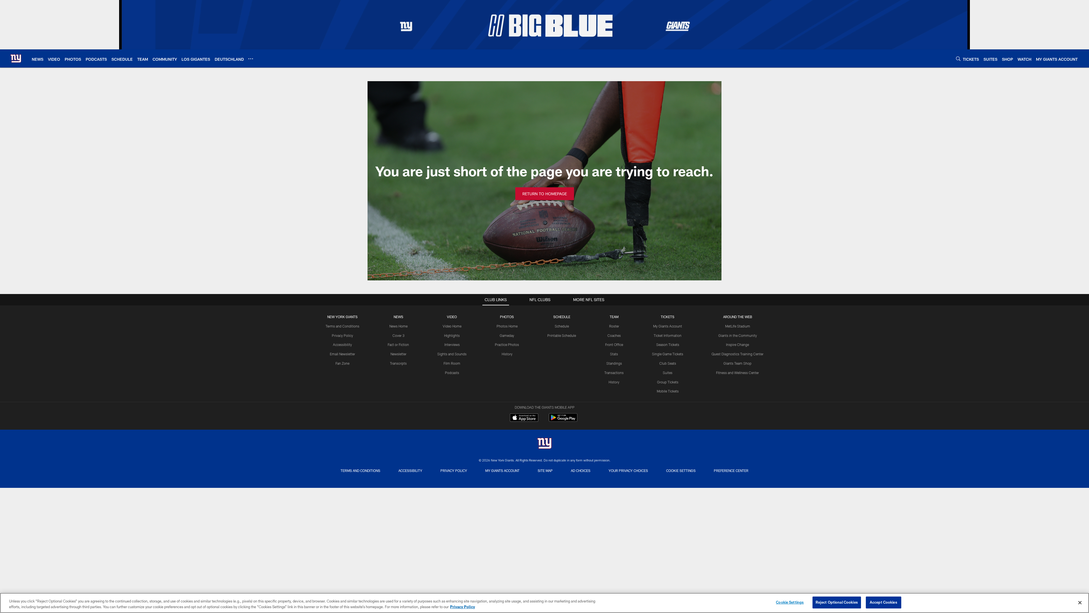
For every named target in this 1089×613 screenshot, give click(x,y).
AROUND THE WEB (737, 317)
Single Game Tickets (667, 354)
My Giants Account (667, 326)
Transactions (614, 373)
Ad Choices (580, 471)
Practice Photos (507, 345)
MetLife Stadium (737, 326)
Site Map (545, 471)
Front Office (614, 345)
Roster (614, 326)
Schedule (562, 326)
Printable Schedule (561, 335)
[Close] (1080, 602)
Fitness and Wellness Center (737, 373)
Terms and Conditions (342, 326)
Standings (614, 363)
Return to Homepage (544, 193)
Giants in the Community (737, 335)
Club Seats (667, 363)
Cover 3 (398, 335)
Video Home (452, 326)
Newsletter (398, 354)
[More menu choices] (250, 58)
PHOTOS (507, 317)
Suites (667, 373)
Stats (614, 354)
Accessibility (342, 345)
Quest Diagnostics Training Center (737, 354)
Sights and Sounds (452, 354)
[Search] (958, 58)
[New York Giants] (544, 444)
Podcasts (452, 373)
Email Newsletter (342, 354)
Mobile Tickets (668, 391)
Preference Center (731, 471)
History (507, 354)
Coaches (614, 335)
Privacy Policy (342, 335)
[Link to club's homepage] (16, 58)
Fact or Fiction (398, 345)
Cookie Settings (681, 471)
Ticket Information (667, 335)
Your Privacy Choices (628, 471)
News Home (398, 326)
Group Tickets (667, 382)
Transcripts (398, 363)
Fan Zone (342, 363)
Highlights (452, 335)
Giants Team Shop (737, 363)
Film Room (452, 363)
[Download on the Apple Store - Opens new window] (524, 418)
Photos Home (507, 326)
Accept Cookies (883, 602)
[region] (544, 603)
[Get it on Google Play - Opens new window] (563, 420)
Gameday (507, 335)
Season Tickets (667, 345)
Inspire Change (737, 345)
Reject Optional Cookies (837, 602)
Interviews (452, 345)
